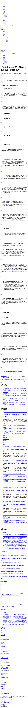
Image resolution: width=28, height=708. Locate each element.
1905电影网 (3, 29)
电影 (4, 31)
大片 (4, 12)
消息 (4, 6)
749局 (20, 379)
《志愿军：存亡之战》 (18, 159)
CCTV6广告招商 (8, 697)
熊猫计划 (24, 379)
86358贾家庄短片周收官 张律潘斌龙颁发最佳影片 (15, 538)
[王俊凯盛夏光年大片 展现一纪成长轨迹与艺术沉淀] (15, 614)
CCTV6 (5, 15)
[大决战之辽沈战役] (5, 665)
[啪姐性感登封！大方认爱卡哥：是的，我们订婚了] (15, 617)
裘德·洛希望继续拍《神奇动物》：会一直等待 (13, 624)
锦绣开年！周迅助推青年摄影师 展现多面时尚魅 (14, 621)
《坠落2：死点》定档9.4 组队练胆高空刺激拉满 (15, 548)
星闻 (4, 33)
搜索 (4, 20)
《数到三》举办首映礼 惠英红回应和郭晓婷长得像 (15, 542)
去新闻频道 (3, 532)
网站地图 (8, 696)
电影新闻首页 (6, 439)
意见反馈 (3, 701)
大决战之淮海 (4, 658)
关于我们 (3, 696)
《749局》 (7, 187)
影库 (4, 14)
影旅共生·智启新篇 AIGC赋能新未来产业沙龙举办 (15, 540)
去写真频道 (3, 612)
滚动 (7, 41)
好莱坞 (4, 444)
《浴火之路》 (9, 268)
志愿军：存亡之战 (11, 379)
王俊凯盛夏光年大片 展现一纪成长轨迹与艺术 (13, 616)
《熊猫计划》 (9, 201)
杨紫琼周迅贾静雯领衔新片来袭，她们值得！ (13, 565)
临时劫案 (3, 635)
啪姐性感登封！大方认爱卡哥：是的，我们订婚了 (14, 618)
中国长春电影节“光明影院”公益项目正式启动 (14, 541)
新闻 (4, 9)
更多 (4, 35)
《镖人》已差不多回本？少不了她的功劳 (12, 571)
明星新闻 (5, 440)
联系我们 (23, 696)
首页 (4, 8)
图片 (7, 38)
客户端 (4, 63)
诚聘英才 (13, 696)
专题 (7, 37)
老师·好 (3, 646)
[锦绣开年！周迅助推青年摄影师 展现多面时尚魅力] (15, 620)
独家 (4, 34)
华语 (4, 442)
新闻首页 (5, 437)
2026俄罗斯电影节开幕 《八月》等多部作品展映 (15, 537)
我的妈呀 (3, 689)
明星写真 (4, 609)
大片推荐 (4, 628)
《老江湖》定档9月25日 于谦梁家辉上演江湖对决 (15, 544)
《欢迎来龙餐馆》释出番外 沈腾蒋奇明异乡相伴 (15, 545)
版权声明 (18, 696)
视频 (4, 11)
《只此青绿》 (8, 175)
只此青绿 (17, 379)
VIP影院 (5, 16)
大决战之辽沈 (4, 668)
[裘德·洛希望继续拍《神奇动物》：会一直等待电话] (15, 623)
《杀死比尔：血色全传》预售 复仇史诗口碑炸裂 (15, 547)
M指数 (5, 379)
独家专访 (4, 581)
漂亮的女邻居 (4, 677)
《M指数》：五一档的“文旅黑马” (13, 400)
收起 (17, 85)
